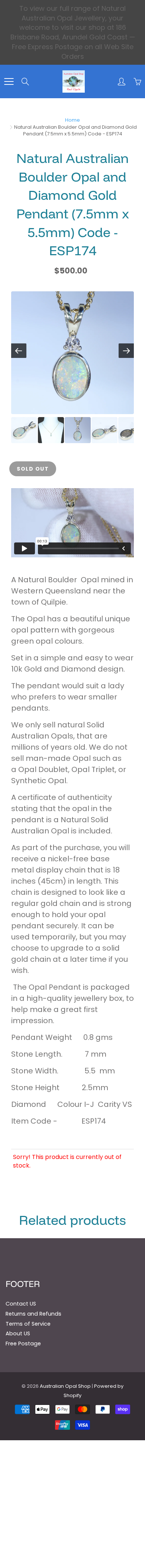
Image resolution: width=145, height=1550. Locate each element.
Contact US (21, 1303)
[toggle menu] (8, 81)
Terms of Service (28, 1324)
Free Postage (23, 1343)
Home (72, 120)
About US (18, 1333)
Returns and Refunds (33, 1313)
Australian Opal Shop (65, 1386)
